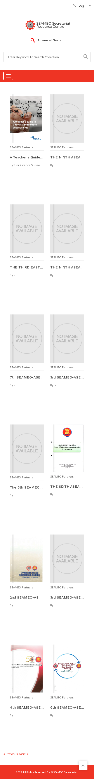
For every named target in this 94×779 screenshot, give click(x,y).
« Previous (11, 754)
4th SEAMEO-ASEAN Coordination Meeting (27, 707)
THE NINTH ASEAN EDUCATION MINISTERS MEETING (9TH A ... (67, 267)
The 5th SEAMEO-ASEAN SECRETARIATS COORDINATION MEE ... (27, 487)
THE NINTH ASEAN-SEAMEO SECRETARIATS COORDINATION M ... (67, 157)
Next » (23, 754)
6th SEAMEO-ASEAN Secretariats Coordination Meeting (67, 707)
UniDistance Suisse (27, 165)
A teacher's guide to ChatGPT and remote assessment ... (27, 157)
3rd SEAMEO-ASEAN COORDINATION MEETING (67, 377)
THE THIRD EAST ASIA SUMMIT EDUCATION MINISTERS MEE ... (27, 267)
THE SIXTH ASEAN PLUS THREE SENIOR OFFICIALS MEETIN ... (67, 486)
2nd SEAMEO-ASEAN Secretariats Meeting (27, 597)
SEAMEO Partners (21, 147)
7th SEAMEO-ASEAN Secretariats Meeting (27, 377)
